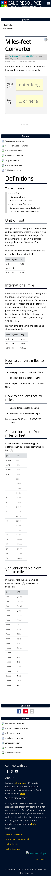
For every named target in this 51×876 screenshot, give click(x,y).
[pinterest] (12, 771)
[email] (16, 771)
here (22, 793)
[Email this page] (32, 711)
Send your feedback (15, 834)
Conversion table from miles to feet (25, 208)
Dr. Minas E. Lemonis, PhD (21, 56)
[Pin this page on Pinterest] (25, 711)
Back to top (40, 859)
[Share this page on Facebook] (19, 711)
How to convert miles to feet (22, 200)
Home (7, 61)
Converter (8, 25)
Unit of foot (14, 193)
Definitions (8, 28)
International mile (17, 197)
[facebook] (7, 771)
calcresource (20, 783)
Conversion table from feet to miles (25, 211)
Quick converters (19, 61)
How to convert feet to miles (22, 204)
